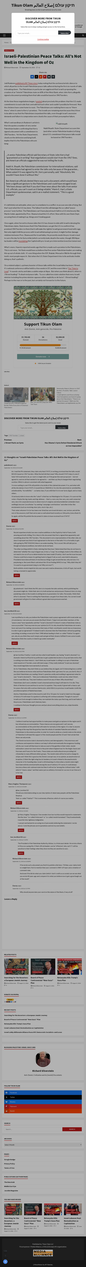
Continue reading (43, 39)
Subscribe (64, 33)
